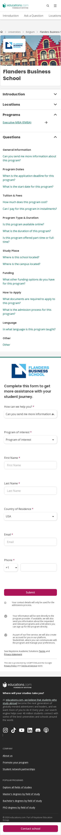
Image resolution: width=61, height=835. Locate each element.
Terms (42, 651)
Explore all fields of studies (17, 787)
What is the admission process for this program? (27, 312)
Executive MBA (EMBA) (17, 122)
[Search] (48, 6)
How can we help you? (19, 406)
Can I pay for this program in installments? (30, 209)
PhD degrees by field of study (19, 807)
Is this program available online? (23, 224)
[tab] (10, 16)
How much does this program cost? (25, 202)
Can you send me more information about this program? (29, 158)
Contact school (30, 828)
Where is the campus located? (21, 264)
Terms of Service (29, 665)
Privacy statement (13, 654)
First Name (12, 458)
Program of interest (18, 432)
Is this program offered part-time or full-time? (28, 240)
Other (6, 345)
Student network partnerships (19, 769)
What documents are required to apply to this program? (29, 301)
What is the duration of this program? (27, 231)
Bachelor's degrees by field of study (22, 800)
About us (8, 755)
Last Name (12, 483)
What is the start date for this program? (28, 186)
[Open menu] (55, 6)
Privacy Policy (10, 665)
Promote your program (15, 762)
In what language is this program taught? (29, 329)
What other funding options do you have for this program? (29, 281)
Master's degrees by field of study (21, 794)
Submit (30, 592)
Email (8, 534)
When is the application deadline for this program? (28, 178)
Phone (9, 560)
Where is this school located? (21, 257)
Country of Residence (18, 509)
